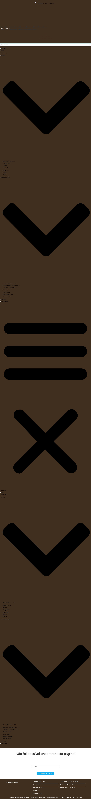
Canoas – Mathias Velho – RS (11, 285)
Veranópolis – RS (8, 294)
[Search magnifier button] (90, 45)
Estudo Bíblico (7, 163)
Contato (3, 299)
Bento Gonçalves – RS (9, 283)
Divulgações (4, 301)
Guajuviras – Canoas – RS (66, 784)
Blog (2, 50)
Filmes (5, 165)
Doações (3, 53)
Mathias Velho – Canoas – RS (67, 787)
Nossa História (7, 297)
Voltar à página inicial (45, 773)
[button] (45, 396)
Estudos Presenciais (9, 161)
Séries (5, 175)
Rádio (5, 172)
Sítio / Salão (6, 292)
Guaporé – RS (7, 290)
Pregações (6, 168)
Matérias (5, 170)
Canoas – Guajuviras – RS (10, 287)
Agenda (3, 48)
